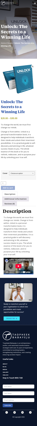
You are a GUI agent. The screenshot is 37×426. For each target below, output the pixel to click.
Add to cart (8, 188)
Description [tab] (9, 194)
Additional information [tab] (15, 199)
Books (10, 43)
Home (3, 43)
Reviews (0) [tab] (9, 203)
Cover (5, 173)
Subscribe (7, 405)
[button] (34, 3)
